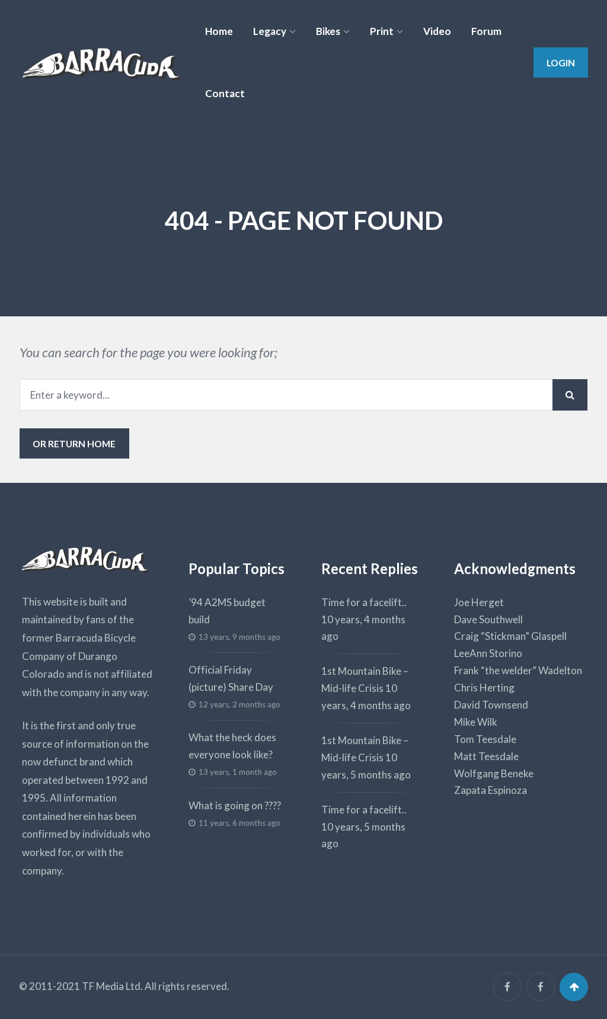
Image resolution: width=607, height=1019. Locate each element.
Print (382, 31)
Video (437, 31)
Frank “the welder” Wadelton (518, 670)
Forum (486, 31)
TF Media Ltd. (112, 986)
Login (561, 62)
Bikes (328, 31)
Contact (225, 93)
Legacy (269, 31)
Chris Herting (484, 687)
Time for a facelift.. (364, 602)
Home (219, 31)
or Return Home (74, 443)
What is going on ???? (235, 805)
